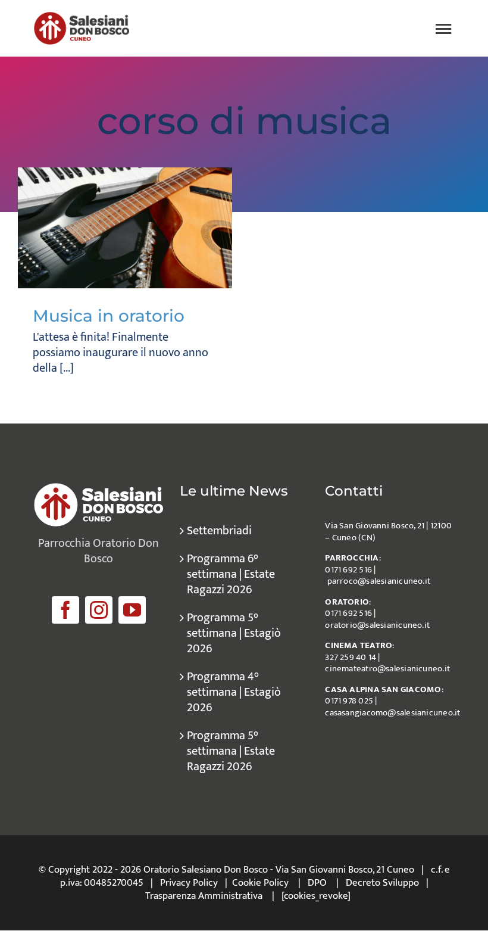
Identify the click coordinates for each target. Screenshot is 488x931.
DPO (317, 882)
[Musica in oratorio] (125, 227)
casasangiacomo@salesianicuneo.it (392, 712)
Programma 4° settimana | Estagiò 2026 (234, 692)
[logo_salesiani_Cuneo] (81, 18)
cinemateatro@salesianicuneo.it (387, 668)
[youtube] (132, 610)
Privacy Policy (189, 882)
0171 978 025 (349, 700)
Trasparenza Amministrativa (203, 896)
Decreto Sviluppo (382, 882)
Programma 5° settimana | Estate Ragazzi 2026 (231, 751)
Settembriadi (219, 531)
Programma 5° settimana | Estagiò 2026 (234, 633)
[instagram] (98, 610)
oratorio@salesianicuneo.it (377, 625)
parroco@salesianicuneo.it (379, 581)
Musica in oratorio (108, 316)
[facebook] (65, 610)
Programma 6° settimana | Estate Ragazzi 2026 (231, 574)
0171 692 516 (348, 569)
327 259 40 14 (350, 657)
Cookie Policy (260, 882)
